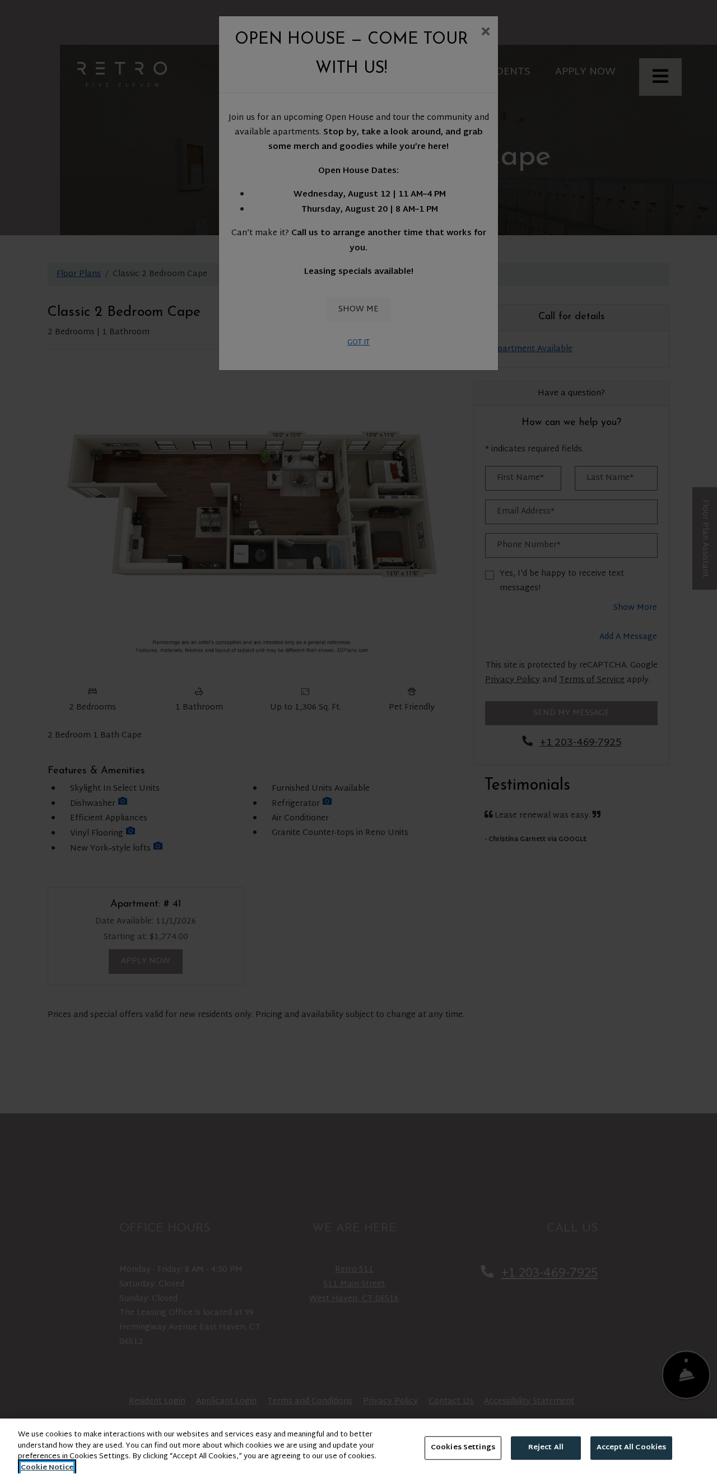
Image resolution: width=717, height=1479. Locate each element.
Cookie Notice (47, 1467)
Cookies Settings (463, 1447)
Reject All (546, 1447)
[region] (358, 1449)
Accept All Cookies (631, 1447)
